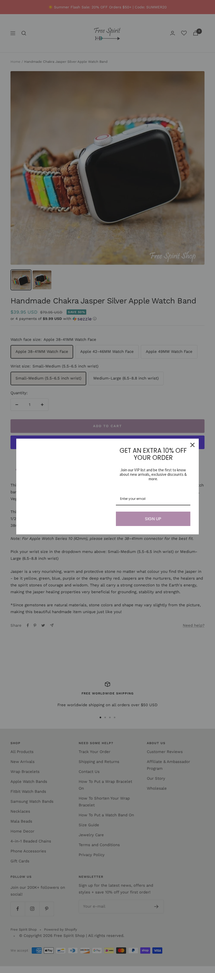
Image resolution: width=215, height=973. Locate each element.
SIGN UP (153, 519)
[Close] (192, 445)
